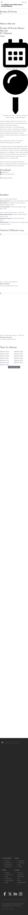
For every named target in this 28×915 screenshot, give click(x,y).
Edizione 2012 (18, 362)
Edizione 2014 (18, 360)
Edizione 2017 (4, 358)
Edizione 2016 (18, 358)
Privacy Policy (5, 908)
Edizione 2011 (4, 364)
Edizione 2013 (4, 362)
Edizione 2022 (4, 354)
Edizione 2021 (18, 354)
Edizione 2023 (18, 351)
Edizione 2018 (18, 356)
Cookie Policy (11, 908)
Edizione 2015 (4, 360)
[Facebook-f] (5, 894)
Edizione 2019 (4, 356)
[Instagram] (20, 894)
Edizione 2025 (4, 351)
